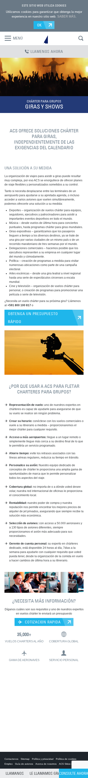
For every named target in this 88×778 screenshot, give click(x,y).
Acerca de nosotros (46, 764)
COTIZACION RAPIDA (42, 622)
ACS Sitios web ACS (70, 764)
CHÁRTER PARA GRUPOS (44, 101)
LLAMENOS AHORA (47, 51)
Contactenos (11, 759)
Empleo (8, 764)
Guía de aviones (24, 764)
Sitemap (25, 759)
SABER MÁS (66, 16)
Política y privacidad (43, 759)
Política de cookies (66, 759)
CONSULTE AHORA (73, 773)
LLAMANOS (15, 773)
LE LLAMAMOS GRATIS (44, 773)
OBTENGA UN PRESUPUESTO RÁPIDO (33, 317)
